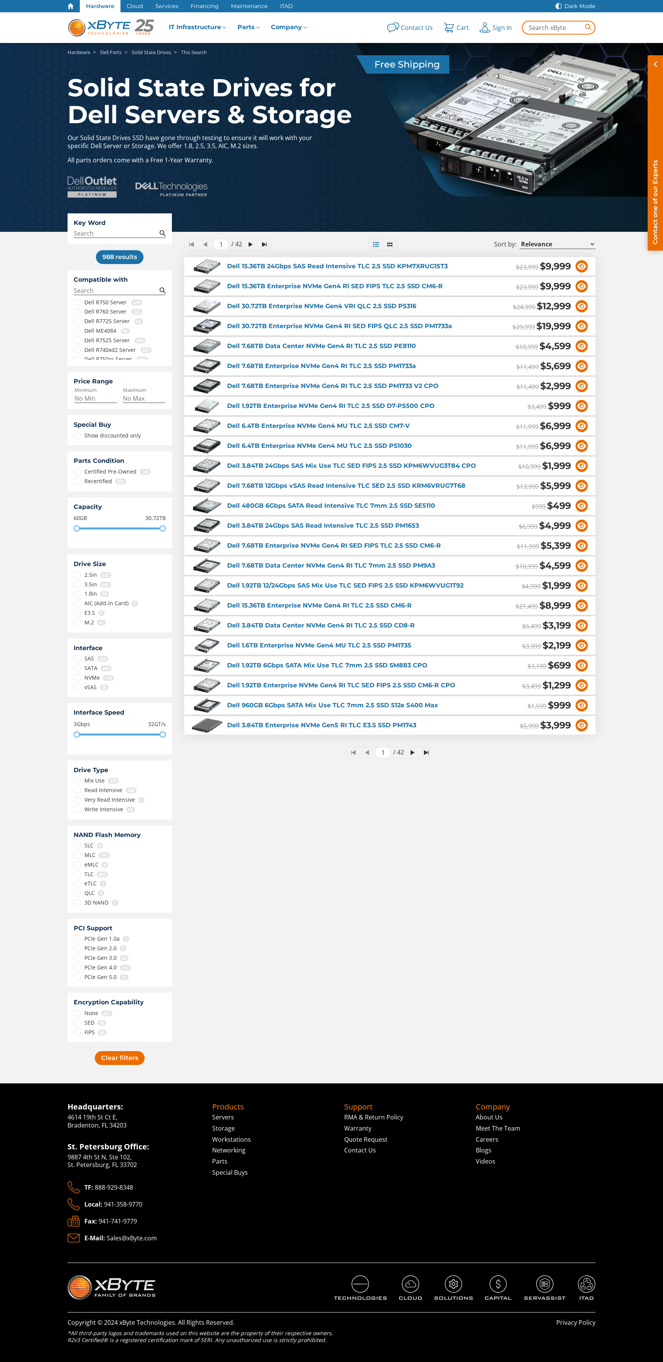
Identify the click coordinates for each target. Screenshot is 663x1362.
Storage (223, 1128)
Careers (487, 1139)
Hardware (100, 6)
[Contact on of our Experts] (655, 153)
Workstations (231, 1139)
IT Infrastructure (195, 27)
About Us (489, 1117)
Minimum (85, 390)
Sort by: (505, 244)
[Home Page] (70, 6)
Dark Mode (579, 6)
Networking (229, 1150)
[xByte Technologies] (112, 27)
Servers (223, 1117)
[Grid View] (389, 244)
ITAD (286, 6)
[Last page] (264, 244)
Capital (495, 1279)
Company (286, 27)
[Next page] (250, 244)
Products (228, 1107)
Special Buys (230, 1172)
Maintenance (249, 6)
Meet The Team (498, 1128)
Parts (246, 27)
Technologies (353, 1279)
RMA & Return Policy (373, 1117)
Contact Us (360, 1150)
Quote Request (366, 1139)
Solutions (448, 1279)
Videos (485, 1161)
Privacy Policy (575, 1322)
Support (358, 1107)
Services (166, 6)
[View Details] (582, 266)
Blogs (483, 1150)
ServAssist (539, 1279)
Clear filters (119, 1058)
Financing (205, 6)
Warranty (357, 1128)
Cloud (135, 6)
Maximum (134, 390)
